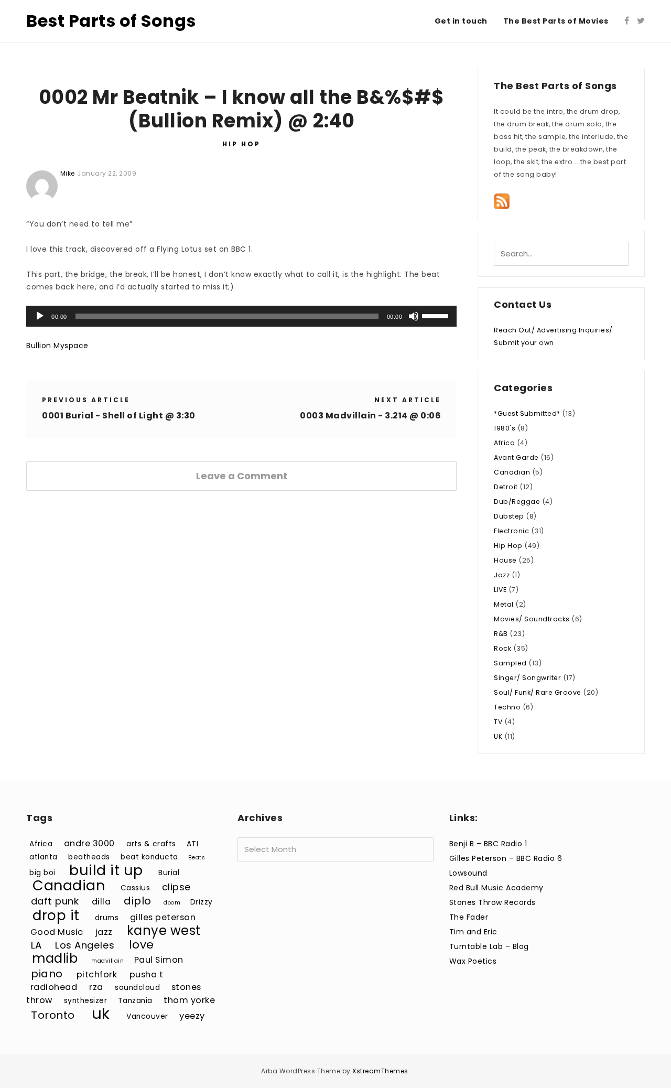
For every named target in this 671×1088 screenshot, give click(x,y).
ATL (193, 844)
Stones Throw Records (492, 902)
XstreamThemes (380, 1071)
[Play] (40, 316)
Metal (504, 604)
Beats (196, 857)
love (141, 944)
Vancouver (147, 1016)
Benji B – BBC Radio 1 (488, 843)
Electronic (511, 530)
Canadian (512, 472)
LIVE (500, 589)
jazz (104, 932)
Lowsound (468, 873)
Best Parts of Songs (111, 21)
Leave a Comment (241, 475)
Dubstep (509, 516)
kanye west (164, 930)
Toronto (53, 1015)
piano (47, 973)
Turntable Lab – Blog (489, 946)
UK (498, 736)
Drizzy (201, 902)
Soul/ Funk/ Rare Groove (537, 692)
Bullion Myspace (57, 345)
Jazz (502, 574)
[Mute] (413, 316)
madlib (55, 958)
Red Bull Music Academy (496, 887)
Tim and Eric (473, 932)
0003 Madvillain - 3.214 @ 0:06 (370, 416)
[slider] (436, 315)
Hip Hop (241, 143)
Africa (504, 442)
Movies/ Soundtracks (532, 619)
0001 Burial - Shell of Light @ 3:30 (119, 416)
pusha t (146, 974)
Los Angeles (85, 945)
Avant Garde (516, 457)
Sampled (510, 663)
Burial (168, 873)
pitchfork (97, 974)
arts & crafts (151, 844)
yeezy (192, 1016)
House (505, 560)
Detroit (506, 486)
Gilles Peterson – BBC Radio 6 (505, 858)
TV (498, 721)
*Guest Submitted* (527, 413)
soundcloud (137, 988)
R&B (501, 633)
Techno (507, 707)
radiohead (54, 987)
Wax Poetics (473, 961)
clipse (176, 886)
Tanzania (135, 1001)
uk (101, 1013)
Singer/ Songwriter (527, 677)
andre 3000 (89, 843)
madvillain (107, 961)
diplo (137, 900)
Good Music (56, 932)
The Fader (469, 917)
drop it (56, 915)
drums (107, 918)
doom (172, 903)
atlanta (43, 857)
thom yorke (189, 1000)
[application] (241, 316)
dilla (101, 902)
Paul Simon (158, 960)
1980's (504, 428)
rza (96, 987)
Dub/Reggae (517, 501)
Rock (502, 648)
